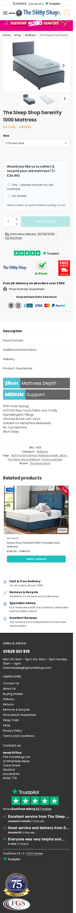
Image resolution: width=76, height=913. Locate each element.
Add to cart (45, 221)
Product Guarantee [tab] (17, 368)
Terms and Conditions (18, 736)
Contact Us (11, 683)
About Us (9, 689)
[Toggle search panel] (59, 13)
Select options (36, 559)
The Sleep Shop (40, 463)
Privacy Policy (12, 731)
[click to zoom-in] (38, 65)
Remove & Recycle (16, 710)
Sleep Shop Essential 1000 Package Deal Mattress (33, 545)
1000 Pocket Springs (24, 455)
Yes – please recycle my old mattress (30, 187)
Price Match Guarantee (19, 715)
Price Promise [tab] (13, 340)
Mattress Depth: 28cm (52, 455)
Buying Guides (13, 694)
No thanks (19, 196)
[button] (66, 13)
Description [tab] (12, 331)
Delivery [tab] (9, 359)
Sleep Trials (11, 720)
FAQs (6, 725)
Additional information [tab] (20, 350)
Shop (17, 35)
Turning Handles (52, 459)
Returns (8, 704)
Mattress (30, 35)
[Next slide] (63, 65)
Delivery (8, 699)
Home (6, 35)
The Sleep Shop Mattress (23, 459)
